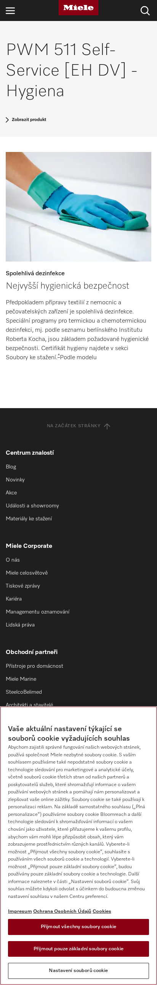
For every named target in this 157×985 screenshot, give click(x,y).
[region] (78, 845)
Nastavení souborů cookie (78, 970)
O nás (13, 560)
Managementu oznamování (37, 612)
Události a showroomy (32, 506)
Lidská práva (20, 625)
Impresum (20, 911)
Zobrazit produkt (29, 120)
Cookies (102, 911)
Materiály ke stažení (29, 519)
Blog (11, 467)
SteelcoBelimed (24, 692)
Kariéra (14, 599)
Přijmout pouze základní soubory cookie (78, 948)
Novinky (15, 480)
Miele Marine (21, 679)
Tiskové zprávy (23, 586)
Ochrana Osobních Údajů (62, 911)
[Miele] (78, 7)
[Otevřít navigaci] (10, 10)
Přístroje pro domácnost (34, 666)
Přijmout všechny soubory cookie (78, 926)
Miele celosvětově (27, 573)
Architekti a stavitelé (29, 705)
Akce (11, 493)
